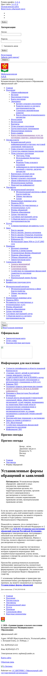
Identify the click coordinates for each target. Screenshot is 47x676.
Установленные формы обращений (26, 253)
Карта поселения (18, 99)
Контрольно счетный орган (22, 174)
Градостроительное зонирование (25, 128)
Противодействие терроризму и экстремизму (25, 418)
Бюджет (9, 280)
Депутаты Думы (23, 156)
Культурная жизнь (18, 266)
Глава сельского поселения (22, 149)
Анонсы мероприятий (20, 264)
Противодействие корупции (18, 343)
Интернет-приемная (19, 248)
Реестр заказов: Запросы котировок (26, 232)
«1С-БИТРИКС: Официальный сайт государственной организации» (22, 671)
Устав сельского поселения (22, 126)
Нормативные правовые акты (23, 201)
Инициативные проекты (21, 131)
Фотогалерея (16, 119)
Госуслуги (15, 275)
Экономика (16, 101)
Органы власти (12, 140)
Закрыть (5, 60)
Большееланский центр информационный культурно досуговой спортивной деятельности (28, 144)
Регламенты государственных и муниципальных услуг (24, 206)
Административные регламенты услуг (27, 226)
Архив (19, 199)
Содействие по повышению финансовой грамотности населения (28, 272)
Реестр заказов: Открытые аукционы (26, 235)
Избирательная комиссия (21, 176)
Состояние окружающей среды (24, 217)
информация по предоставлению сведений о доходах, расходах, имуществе (30, 169)
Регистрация (6, 55)
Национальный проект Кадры (24, 278)
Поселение (10, 90)
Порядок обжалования (20, 212)
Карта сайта (6, 658)
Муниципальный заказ (16, 605)
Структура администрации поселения (27, 151)
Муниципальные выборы (22, 183)
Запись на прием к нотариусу (18, 420)
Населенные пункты (20, 97)
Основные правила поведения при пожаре (24, 386)
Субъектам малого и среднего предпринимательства (24, 220)
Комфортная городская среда (18, 282)
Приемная (10, 246)
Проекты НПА (17, 203)
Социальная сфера (14, 262)
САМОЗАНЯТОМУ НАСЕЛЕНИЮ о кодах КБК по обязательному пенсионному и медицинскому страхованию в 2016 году (25, 379)
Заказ (8, 228)
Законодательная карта (20, 260)
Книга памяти (17, 133)
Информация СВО (14, 429)
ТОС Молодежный (14, 422)
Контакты (15, 124)
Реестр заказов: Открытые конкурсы (26, 237)
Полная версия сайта (10, 7)
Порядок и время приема (21, 250)
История (14, 95)
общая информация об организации (26, 180)
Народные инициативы (16, 614)
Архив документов (19, 214)
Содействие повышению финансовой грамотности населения (22, 426)
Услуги (9, 223)
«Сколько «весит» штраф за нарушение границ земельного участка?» (22, 374)
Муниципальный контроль (22, 189)
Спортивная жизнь (19, 269)
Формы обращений (19, 210)
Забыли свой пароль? (10, 57)
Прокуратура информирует (22, 185)
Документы (11, 187)
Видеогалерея (17, 122)
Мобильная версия (9, 74)
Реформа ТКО (12, 384)
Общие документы (24, 196)
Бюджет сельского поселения (28, 104)
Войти (4, 22)
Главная (9, 88)
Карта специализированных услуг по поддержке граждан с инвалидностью (27, 136)
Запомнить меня (11, 46)
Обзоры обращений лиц (21, 257)
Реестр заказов (17, 230)
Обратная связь (7, 662)
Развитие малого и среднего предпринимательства (28, 107)
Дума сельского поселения (22, 153)
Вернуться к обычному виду (13, 9)
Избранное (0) (17, 239)
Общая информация (19, 92)
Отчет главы (11, 341)
